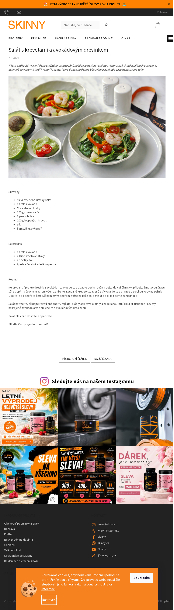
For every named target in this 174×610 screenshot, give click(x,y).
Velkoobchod (12, 550)
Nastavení (49, 600)
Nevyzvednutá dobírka (18, 540)
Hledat (106, 25)
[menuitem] (15, 38)
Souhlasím (141, 578)
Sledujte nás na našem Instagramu (93, 381)
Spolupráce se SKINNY (18, 556)
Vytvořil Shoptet (159, 601)
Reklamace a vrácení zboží (21, 561)
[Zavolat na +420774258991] (10, 12)
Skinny (102, 537)
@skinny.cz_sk (107, 555)
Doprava (9, 529)
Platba (8, 534)
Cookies (9, 545)
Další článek (103, 359)
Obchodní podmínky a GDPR (21, 524)
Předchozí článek (74, 359)
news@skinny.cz (108, 524)
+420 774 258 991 (108, 531)
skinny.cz (103, 543)
